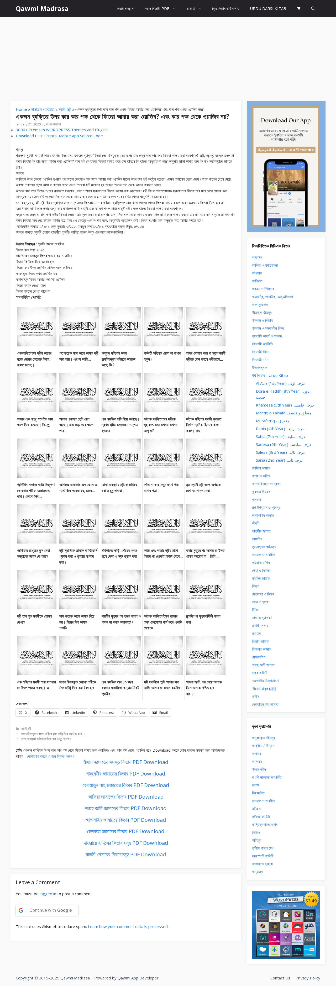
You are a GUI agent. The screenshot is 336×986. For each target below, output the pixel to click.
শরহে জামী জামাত (263, 664)
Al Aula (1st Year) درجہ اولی (280, 383)
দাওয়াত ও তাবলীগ (263, 554)
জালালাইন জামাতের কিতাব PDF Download (126, 819)
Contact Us (280, 977)
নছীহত (256, 808)
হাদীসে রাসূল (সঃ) (263, 848)
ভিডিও (256, 832)
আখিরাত (257, 280)
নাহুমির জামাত (261, 578)
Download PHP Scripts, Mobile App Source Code (59, 135)
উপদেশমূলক (259, 367)
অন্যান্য (257, 871)
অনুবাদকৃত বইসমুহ (263, 737)
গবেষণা (256, 499)
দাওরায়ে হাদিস (261, 562)
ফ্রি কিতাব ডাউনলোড (225, 8)
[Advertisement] (168, 56)
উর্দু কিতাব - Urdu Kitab (270, 375)
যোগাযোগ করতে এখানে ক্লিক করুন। (51, 756)
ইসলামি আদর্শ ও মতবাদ (267, 336)
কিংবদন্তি (258, 792)
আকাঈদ (257, 257)
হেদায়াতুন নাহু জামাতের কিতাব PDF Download (125, 785)
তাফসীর (257, 538)
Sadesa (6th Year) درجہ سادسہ (283, 444)
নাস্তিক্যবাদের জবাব (264, 824)
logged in (48, 893)
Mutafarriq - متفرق (272, 420)
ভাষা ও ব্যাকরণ (262, 617)
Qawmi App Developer (138, 977)
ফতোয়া (190, 8)
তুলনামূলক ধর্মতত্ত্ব (264, 546)
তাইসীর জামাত (261, 531)
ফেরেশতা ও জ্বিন (263, 594)
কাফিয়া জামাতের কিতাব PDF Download (126, 796)
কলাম (255, 785)
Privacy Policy (308, 977)
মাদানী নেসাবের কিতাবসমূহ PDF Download (126, 854)
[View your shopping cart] (298, 8)
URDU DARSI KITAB (268, 8)
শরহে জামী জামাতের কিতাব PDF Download (125, 808)
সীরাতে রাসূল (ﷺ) (264, 688)
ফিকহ (255, 586)
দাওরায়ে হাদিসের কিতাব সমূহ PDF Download (126, 842)
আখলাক (257, 273)
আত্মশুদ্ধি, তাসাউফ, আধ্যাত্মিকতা (272, 296)
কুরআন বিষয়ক (261, 491)
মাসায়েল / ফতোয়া (42, 109)
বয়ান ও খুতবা (260, 601)
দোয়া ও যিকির (261, 570)
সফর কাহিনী (259, 672)
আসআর (257, 761)
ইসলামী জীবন (260, 351)
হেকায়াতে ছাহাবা (262, 863)
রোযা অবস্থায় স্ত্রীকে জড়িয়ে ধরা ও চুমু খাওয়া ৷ (46, 738)
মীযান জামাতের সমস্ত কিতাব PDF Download (125, 762)
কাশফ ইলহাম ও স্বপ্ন (266, 483)
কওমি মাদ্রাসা (125, 8)
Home (21, 109)
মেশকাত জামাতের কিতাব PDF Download (125, 831)
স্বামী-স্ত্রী (65, 109)
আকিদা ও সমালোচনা (265, 265)
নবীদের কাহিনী (261, 816)
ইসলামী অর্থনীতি (262, 343)
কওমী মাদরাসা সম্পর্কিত (266, 777)
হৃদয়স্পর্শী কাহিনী (263, 855)
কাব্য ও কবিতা (261, 475)
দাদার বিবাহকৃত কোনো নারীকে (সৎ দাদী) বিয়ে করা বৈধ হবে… (53, 733)
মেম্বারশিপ (258, 657)
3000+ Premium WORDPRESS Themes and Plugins (62, 129)
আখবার (256, 753)
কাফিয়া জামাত (261, 468)
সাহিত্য (256, 840)
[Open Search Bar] (313, 8)
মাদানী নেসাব (260, 625)
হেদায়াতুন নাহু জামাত (265, 704)
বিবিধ (255, 609)
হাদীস (255, 696)
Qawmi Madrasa (42, 8)
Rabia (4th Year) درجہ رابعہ (280, 428)
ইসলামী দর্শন (260, 359)
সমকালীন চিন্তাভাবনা (265, 680)
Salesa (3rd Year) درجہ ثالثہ (280, 452)
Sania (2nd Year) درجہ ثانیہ (279, 460)
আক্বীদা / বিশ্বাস (263, 745)
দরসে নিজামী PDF (157, 8)
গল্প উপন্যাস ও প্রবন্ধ (266, 507)
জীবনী (255, 523)
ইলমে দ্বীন (259, 769)
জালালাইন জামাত (263, 515)
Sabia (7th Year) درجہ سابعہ (280, 436)
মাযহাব (256, 633)
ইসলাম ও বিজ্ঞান (262, 320)
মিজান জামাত (260, 641)
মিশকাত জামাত (261, 649)
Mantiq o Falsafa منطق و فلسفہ (283, 412)
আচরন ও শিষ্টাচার (263, 288)
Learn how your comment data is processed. (128, 926)
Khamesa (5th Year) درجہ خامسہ (285, 405)
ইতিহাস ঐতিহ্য (262, 312)
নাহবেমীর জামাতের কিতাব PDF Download (125, 773)
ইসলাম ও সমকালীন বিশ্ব (268, 328)
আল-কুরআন (260, 304)
